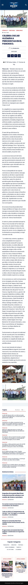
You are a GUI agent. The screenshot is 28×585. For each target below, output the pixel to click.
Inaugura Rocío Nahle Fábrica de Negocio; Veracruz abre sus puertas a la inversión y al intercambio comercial (13, 466)
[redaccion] (10, 48)
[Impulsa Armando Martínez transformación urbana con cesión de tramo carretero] (14, 482)
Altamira (4, 499)
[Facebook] (8, 55)
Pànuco (5, 30)
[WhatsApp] (19, 55)
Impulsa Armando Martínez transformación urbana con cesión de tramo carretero (13, 495)
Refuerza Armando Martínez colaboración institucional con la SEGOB (13, 522)
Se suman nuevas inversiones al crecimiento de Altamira (12, 504)
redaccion (16, 48)
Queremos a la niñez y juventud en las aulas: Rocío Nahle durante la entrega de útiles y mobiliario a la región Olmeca (13, 424)
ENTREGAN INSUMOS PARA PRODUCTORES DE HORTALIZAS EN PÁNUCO (7, 575)
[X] (12, 55)
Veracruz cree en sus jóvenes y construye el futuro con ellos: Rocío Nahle (13, 459)
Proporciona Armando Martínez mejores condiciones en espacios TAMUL (13, 531)
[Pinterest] (15, 55)
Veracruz (19, 30)
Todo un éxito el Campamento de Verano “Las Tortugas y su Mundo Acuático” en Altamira (13, 513)
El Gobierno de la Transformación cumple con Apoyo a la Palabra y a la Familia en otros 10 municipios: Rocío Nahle (13, 438)
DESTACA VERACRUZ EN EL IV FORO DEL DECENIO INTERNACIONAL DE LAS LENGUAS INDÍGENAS (13, 431)
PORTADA (12, 30)
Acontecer (17, 410)
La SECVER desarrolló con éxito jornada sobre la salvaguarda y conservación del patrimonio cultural (13, 416)
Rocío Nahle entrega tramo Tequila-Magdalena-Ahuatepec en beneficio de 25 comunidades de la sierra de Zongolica (14, 453)
